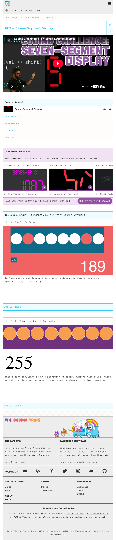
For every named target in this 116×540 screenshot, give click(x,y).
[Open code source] (8, 109)
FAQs (7, 490)
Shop (8, 500)
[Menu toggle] (109, 3)
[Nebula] (52, 471)
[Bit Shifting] (58, 250)
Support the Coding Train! (59, 508)
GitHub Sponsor (22, 517)
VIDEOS (9, 131)
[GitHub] (104, 471)
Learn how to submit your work (78, 462)
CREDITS (10, 138)
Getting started (15, 482)
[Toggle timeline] (110, 31)
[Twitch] (38, 471)
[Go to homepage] (8, 3)
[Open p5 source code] (104, 109)
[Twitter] (65, 471)
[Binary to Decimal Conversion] (58, 349)
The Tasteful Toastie (22, 194)
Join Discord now (15, 462)
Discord (81, 490)
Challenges (12, 17)
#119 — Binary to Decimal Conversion (33, 321)
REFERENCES (12, 124)
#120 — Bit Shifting (23, 222)
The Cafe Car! (13, 441)
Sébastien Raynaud (66, 194)
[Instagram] (78, 471)
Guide (8, 487)
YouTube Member (75, 513)
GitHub (81, 494)
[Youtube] (25, 471)
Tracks (44, 487)
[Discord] (91, 471)
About (9, 496)
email (102, 517)
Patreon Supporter (97, 513)
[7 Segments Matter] (71, 180)
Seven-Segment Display (38, 17)
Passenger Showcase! (73, 441)
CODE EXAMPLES (14, 102)
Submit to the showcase (94, 201)
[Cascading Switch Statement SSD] (25, 180)
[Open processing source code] (110, 109)
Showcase (82, 487)
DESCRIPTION (12, 116)
